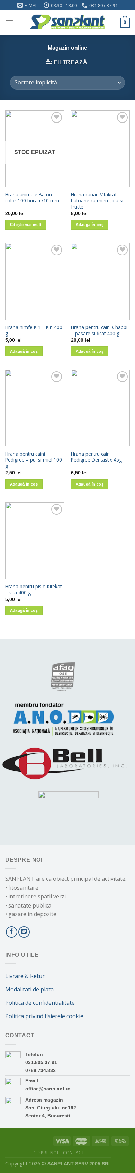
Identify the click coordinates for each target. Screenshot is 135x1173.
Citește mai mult (26, 224)
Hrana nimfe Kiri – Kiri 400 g (33, 330)
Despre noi (45, 1153)
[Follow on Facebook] (11, 932)
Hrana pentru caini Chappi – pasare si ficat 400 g (99, 330)
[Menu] (9, 22)
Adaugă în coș (90, 224)
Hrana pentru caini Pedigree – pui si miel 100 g (33, 460)
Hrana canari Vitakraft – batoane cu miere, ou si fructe (97, 201)
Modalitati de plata (29, 989)
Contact (73, 1153)
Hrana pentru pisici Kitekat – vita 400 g (33, 589)
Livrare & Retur (25, 976)
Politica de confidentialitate (40, 1002)
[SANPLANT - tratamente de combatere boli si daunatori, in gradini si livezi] (67, 22)
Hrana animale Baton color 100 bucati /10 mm (32, 198)
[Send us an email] (24, 932)
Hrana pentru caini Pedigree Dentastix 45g (96, 457)
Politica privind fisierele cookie (44, 1016)
